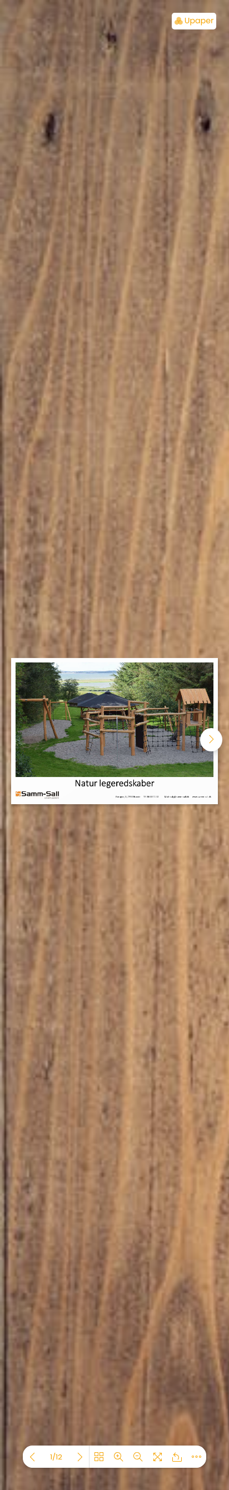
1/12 (56, 1457)
